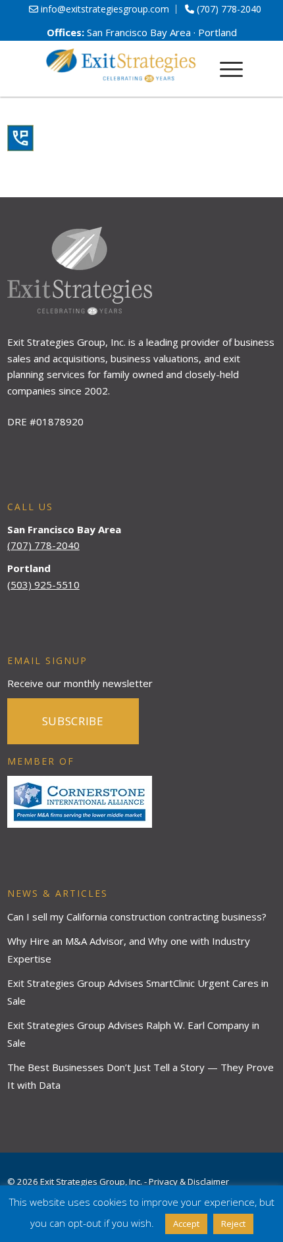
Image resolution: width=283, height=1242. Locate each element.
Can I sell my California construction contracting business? (137, 916)
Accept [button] (186, 1224)
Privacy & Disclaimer (189, 1181)
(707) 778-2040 (43, 545)
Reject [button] (233, 1224)
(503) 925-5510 (43, 584)
